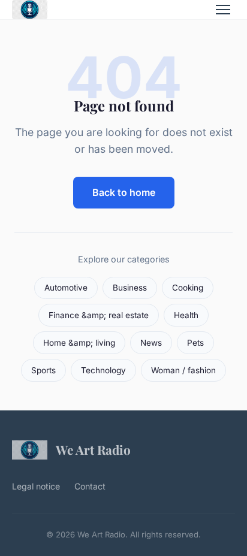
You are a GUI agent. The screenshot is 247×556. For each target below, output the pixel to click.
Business (130, 287)
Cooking (187, 287)
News (151, 343)
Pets (195, 343)
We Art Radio (93, 449)
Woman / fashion (183, 370)
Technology (103, 370)
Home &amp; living (79, 343)
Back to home (123, 192)
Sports (43, 370)
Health (186, 315)
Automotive (66, 287)
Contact (90, 486)
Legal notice (36, 486)
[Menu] (223, 9)
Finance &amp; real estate (99, 315)
